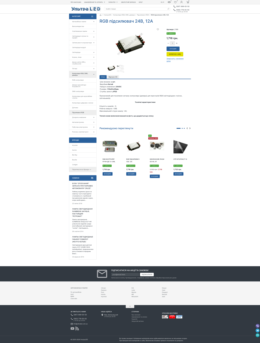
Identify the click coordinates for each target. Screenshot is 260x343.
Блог (141, 2)
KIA (133, 288)
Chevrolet (74, 298)
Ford (102, 292)
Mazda (134, 292)
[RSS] (77, 328)
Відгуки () (113, 77)
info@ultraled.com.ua (81, 324)
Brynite (74, 160)
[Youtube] (72, 328)
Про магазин (76, 2)
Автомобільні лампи (79, 21)
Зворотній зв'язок (128, 2)
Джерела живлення (79, 117)
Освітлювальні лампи (79, 31)
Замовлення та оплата (93, 2)
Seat (163, 296)
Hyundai (104, 296)
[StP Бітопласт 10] (180, 146)
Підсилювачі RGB (143, 15)
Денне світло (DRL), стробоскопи (79, 63)
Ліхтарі (74, 68)
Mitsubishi (135, 296)
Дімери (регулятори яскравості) (79, 85)
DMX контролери (78, 91)
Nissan (164, 288)
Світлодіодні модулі (79, 47)
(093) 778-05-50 (182, 10)
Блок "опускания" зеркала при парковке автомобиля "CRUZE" (82, 185)
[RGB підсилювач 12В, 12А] (133, 146)
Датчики (75, 107)
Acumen (75, 145)
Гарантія (111, 2)
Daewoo (103, 290)
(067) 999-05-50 (182, 6)
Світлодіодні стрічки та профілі (80, 37)
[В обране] (157, 29)
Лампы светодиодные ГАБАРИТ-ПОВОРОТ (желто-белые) (82, 239)
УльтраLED (107, 15)
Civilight (74, 164)
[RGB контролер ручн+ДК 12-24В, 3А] (110, 146)
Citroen (103, 288)
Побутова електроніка (80, 127)
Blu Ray (74, 155)
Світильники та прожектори (82, 43)
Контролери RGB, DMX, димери (124, 15)
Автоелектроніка (78, 122)
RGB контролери (78, 80)
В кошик (173, 49)
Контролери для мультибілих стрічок (82, 97)
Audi (72, 294)
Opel (163, 290)
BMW (72, 296)
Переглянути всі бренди (80, 169)
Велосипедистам (78, 26)
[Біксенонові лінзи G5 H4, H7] (157, 146)
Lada (133, 290)
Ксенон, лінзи (76, 57)
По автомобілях (76, 292)
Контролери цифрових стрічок (82, 103)
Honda (103, 294)
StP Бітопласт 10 (180, 159)
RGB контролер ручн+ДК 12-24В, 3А (109, 161)
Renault (164, 294)
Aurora (74, 150)
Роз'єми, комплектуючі (80, 132)
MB (133, 294)
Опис (103, 77)
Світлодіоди (76, 52)
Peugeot (165, 292)
